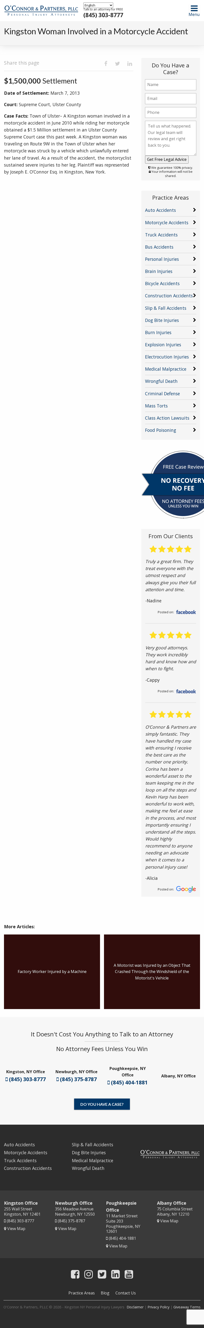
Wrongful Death (161, 381)
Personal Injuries (162, 259)
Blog (105, 1293)
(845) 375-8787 (78, 1079)
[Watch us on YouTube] (129, 1274)
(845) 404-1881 (129, 1082)
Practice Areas (81, 1293)
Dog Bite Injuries (162, 320)
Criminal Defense (162, 394)
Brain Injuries (158, 271)
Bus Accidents (159, 247)
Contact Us (125, 1293)
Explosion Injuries (163, 345)
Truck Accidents (161, 235)
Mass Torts (156, 406)
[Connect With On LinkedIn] (115, 1274)
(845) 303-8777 (103, 15)
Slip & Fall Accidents (165, 308)
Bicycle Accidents (162, 283)
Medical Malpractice (165, 369)
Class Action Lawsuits (167, 418)
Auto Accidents (160, 210)
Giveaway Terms (187, 1307)
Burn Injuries (158, 332)
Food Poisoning (160, 430)
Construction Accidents (169, 296)
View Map (15, 1228)
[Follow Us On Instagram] (88, 1274)
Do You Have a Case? (102, 1104)
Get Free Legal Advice (167, 159)
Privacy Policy (158, 1307)
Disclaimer (135, 1307)
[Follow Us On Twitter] (102, 1274)
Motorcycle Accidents (166, 222)
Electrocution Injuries (167, 357)
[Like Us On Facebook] (75, 1274)
